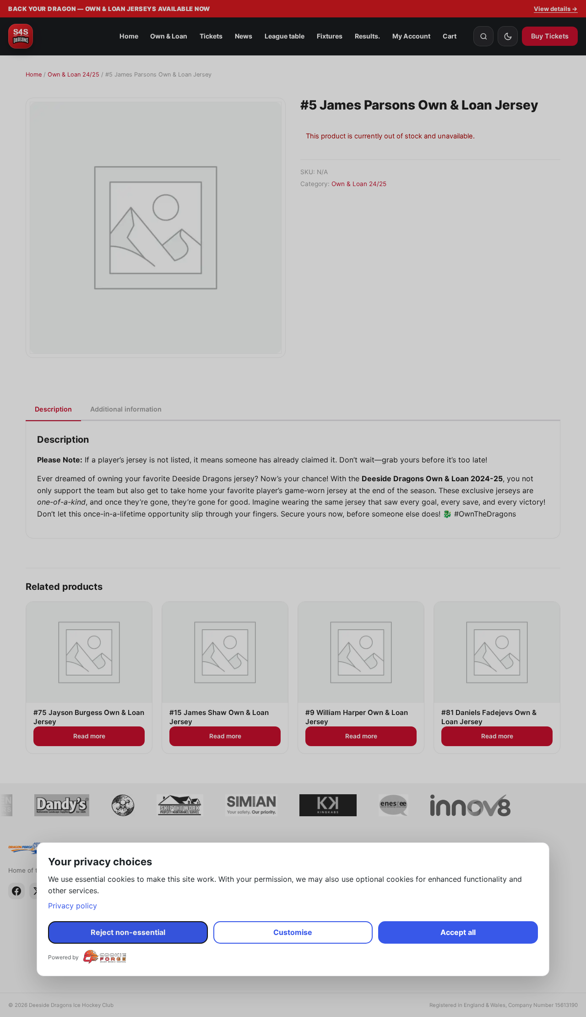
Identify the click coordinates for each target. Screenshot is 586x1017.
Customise (292, 932)
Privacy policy (72, 905)
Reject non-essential (128, 932)
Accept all (458, 932)
